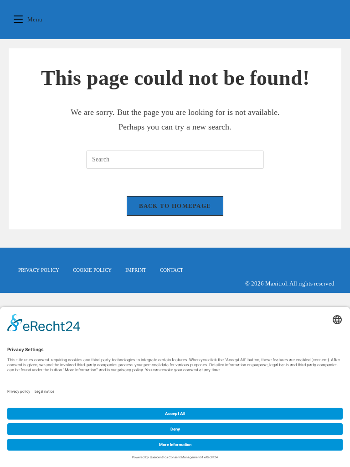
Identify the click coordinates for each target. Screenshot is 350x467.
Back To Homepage (175, 205)
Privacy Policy (38, 270)
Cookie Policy (92, 270)
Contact (171, 270)
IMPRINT (135, 270)
